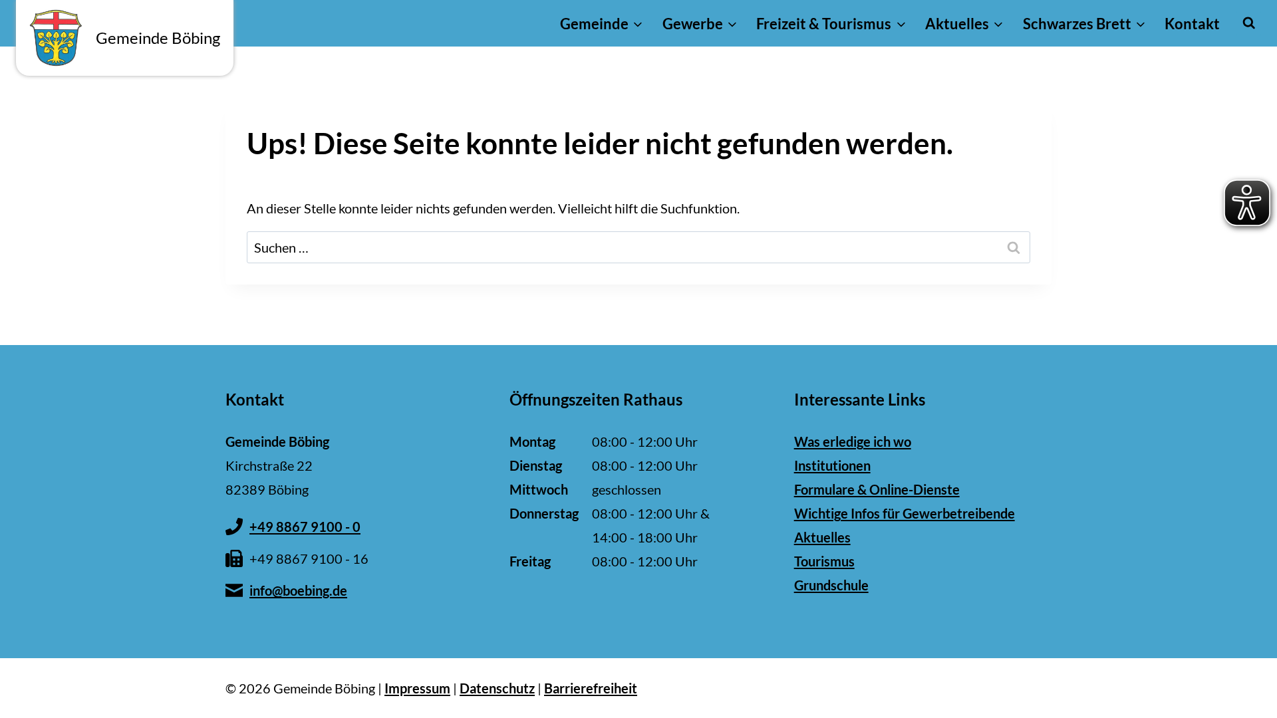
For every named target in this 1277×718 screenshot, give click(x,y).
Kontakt (1192, 24)
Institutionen (832, 465)
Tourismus (824, 561)
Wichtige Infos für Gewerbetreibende (904, 513)
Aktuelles (822, 537)
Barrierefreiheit (590, 688)
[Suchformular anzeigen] (1248, 23)
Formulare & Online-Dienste (877, 489)
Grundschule (831, 585)
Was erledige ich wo (852, 441)
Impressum (417, 688)
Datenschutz (497, 688)
